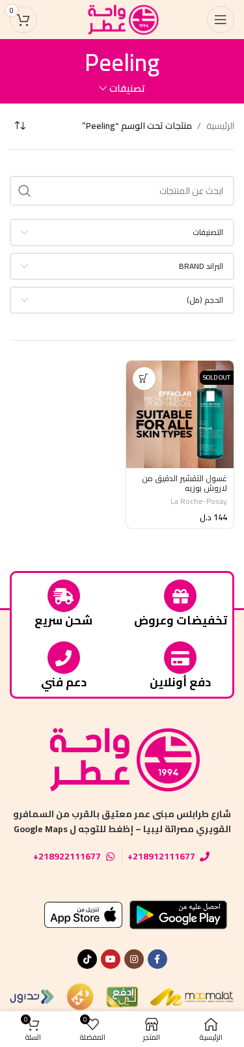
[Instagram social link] (134, 959)
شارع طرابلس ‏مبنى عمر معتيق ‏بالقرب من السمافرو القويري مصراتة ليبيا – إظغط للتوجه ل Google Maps (122, 821)
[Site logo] (122, 18)
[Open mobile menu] (220, 20)
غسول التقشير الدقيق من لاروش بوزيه (184, 483)
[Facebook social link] (157, 959)
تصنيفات (127, 88)
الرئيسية (220, 126)
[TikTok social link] (87, 959)
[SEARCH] (25, 191)
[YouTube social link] (110, 959)
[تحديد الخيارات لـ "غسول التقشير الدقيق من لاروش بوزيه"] (144, 378)
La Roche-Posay (198, 501)
